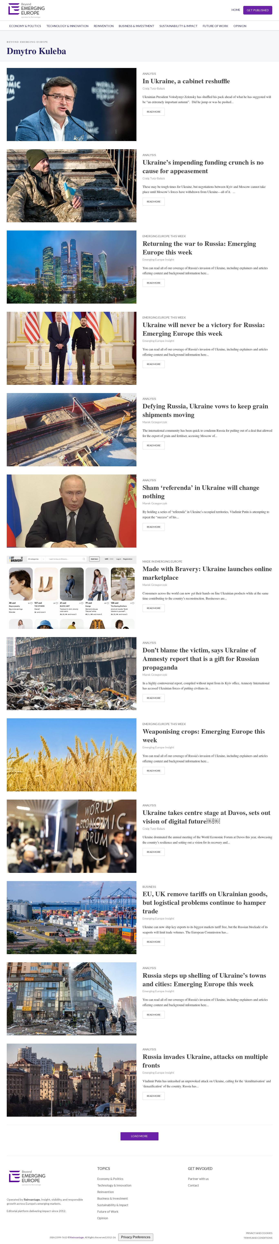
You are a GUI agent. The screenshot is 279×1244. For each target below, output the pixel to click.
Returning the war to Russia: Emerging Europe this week (199, 247)
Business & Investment (136, 26)
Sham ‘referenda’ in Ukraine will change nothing (201, 491)
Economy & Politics (25, 26)
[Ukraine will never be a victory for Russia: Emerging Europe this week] (71, 348)
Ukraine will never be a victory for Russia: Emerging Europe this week (204, 329)
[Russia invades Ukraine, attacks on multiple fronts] (71, 1079)
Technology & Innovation (67, 26)
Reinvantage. (32, 1199)
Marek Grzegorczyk (155, 422)
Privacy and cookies (259, 1233)
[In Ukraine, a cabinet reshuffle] (71, 104)
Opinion (239, 26)
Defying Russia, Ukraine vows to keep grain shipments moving (205, 410)
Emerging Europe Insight (158, 259)
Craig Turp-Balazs (154, 88)
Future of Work (215, 26)
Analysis (149, 73)
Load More (139, 1136)
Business (149, 886)
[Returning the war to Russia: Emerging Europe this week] (71, 266)
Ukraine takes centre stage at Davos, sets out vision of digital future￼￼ (206, 816)
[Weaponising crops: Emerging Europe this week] (71, 754)
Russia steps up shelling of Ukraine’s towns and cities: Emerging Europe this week (204, 979)
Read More (154, 111)
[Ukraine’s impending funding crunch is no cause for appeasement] (71, 185)
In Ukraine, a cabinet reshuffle (186, 81)
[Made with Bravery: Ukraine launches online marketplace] (71, 592)
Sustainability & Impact (179, 26)
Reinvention (104, 26)
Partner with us (198, 1179)
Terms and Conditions (258, 1237)
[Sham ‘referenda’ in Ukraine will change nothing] (71, 510)
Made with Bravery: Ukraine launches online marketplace (207, 573)
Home (236, 9)
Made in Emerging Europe (162, 561)
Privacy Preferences (135, 1237)
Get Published (258, 10)
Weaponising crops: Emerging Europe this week (204, 735)
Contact (193, 1185)
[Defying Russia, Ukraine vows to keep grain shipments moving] (71, 429)
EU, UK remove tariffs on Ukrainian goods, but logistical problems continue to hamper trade (205, 902)
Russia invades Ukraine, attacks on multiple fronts (205, 1060)
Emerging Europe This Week (164, 236)
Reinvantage (77, 1237)
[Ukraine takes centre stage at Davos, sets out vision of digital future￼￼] (71, 836)
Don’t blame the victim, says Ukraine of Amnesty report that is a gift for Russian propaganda (201, 658)
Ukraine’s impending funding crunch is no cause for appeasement (203, 166)
